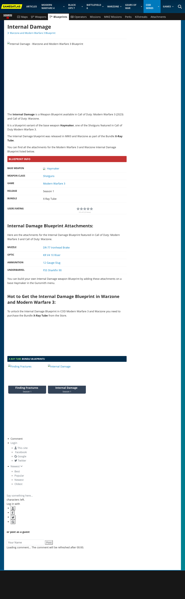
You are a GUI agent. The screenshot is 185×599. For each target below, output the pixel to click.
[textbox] (67, 490)
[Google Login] (13, 522)
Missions (95, 17)
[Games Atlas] (11, 6)
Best (17, 471)
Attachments (158, 17)
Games (167, 6)
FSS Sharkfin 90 (52, 270)
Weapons (40, 17)
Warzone (113, 6)
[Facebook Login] (12, 513)
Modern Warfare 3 (54, 183)
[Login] (13, 508)
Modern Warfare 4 (47, 6)
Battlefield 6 (94, 6)
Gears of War (130, 6)
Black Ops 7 (72, 6)
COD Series (149, 6)
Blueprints (60, 17)
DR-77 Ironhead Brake (56, 247)
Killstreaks (141, 17)
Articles (31, 6)
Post (49, 542)
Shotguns (48, 176)
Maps (24, 17)
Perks (128, 17)
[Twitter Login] (13, 517)
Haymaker (53, 168)
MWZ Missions (113, 17)
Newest (19, 479)
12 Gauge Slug (51, 262)
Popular (19, 475)
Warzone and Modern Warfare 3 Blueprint (33, 33)
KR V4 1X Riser (51, 255)
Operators (80, 17)
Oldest (18, 484)
